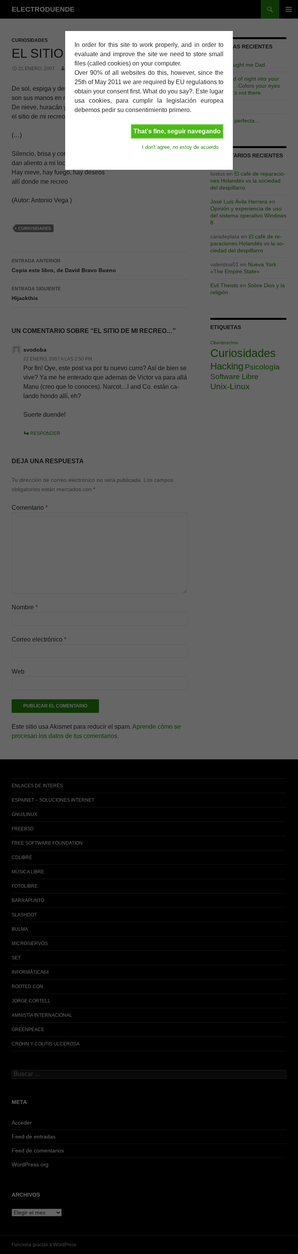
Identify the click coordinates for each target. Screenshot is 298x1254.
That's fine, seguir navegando (177, 131)
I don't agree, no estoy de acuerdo (180, 147)
